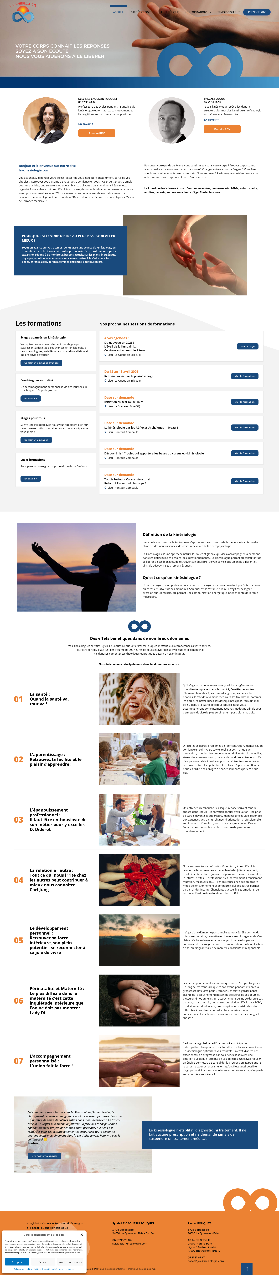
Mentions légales (66, 1269)
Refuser (43, 1262)
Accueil (118, 12)
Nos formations (196, 12)
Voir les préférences (70, 1262)
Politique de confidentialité (45, 1269)
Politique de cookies (23, 1269)
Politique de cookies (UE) (142, 1268)
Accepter (17, 1262)
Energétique (170, 12)
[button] (81, 1234)
